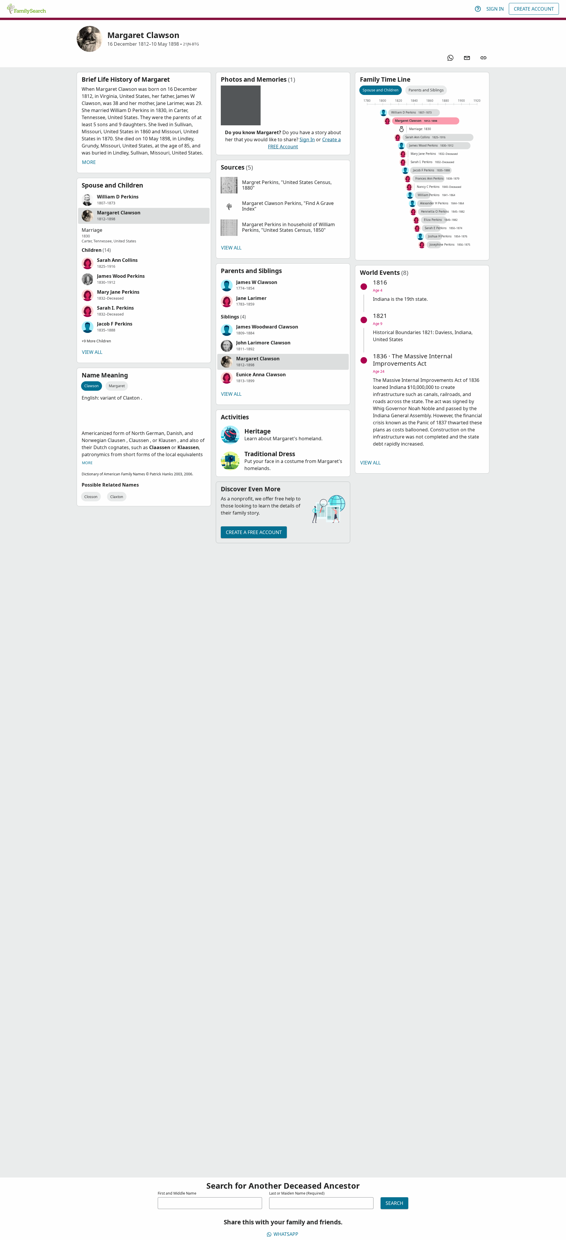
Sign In (495, 9)
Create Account (534, 9)
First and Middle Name (177, 1193)
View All (92, 352)
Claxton (116, 496)
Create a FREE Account (254, 532)
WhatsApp (286, 1234)
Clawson (91, 385)
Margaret (117, 385)
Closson (91, 496)
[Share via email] (467, 58)
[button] (144, 200)
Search (394, 1203)
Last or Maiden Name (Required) (297, 1193)
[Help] (478, 9)
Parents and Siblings (426, 90)
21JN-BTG (191, 44)
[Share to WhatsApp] (450, 58)
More (89, 162)
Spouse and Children (381, 90)
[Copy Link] (483, 58)
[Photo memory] (241, 105)
